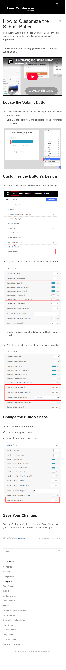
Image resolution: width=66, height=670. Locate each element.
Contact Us (22, 538)
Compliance (8, 576)
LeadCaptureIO (22, 651)
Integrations (8, 634)
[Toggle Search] (59, 551)
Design (6, 581)
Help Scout (46, 651)
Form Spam (8, 586)
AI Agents (7, 566)
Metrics (6, 605)
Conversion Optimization (14, 620)
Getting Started (9, 595)
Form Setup (8, 624)
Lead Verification (10, 600)
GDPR (6, 590)
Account (6, 571)
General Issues (9, 629)
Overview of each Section (14, 610)
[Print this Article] (60, 21)
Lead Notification (10, 639)
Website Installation (11, 644)
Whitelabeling (9, 615)
